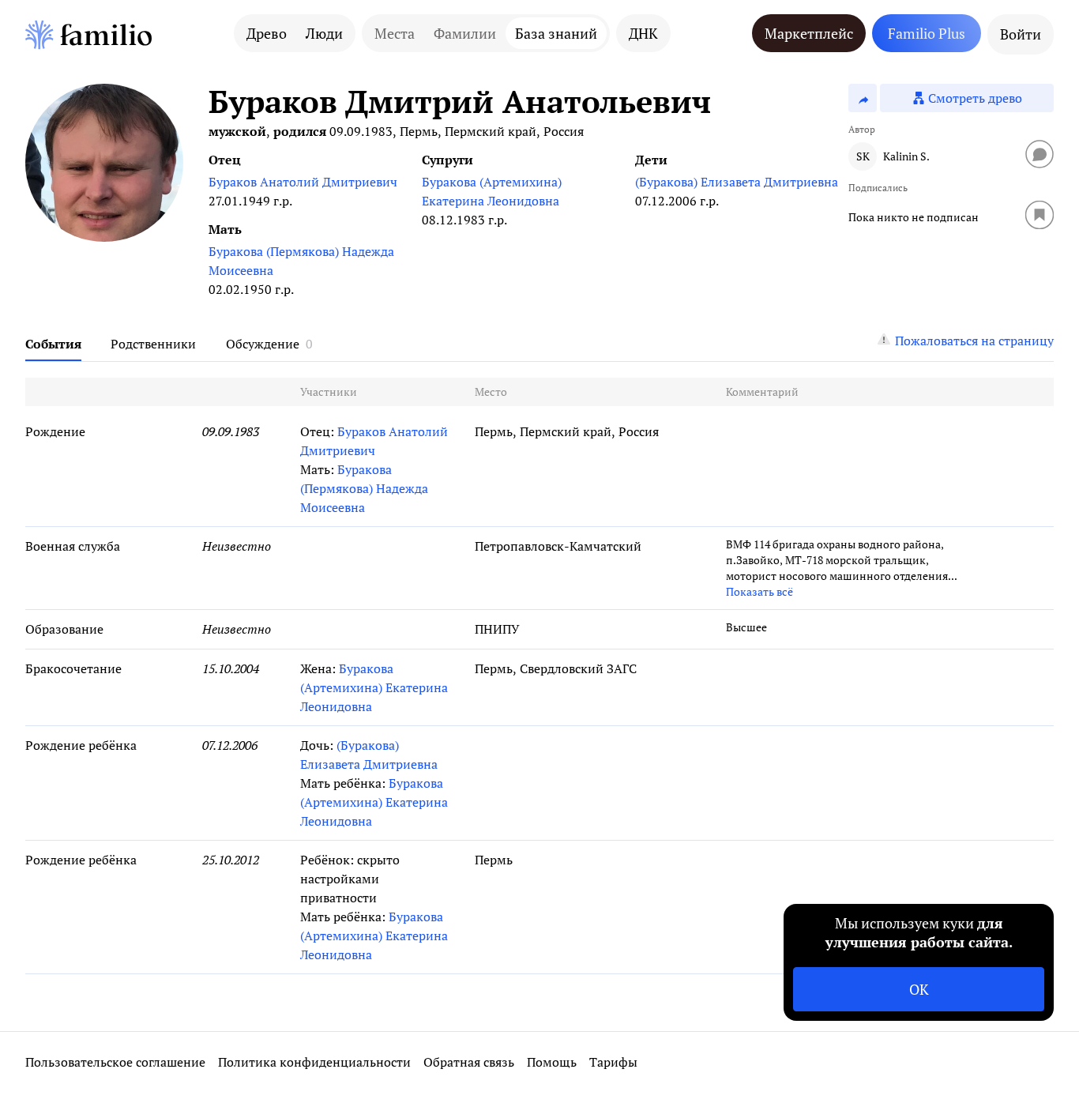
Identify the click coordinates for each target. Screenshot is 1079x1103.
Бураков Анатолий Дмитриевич (303, 181)
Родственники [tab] (153, 343)
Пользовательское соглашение (115, 1062)
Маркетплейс (809, 33)
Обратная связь (468, 1062)
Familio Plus (926, 33)
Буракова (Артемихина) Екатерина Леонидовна (492, 191)
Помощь (552, 1062)
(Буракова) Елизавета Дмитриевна (736, 181)
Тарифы (613, 1062)
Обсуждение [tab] (262, 343)
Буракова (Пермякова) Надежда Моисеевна (301, 261)
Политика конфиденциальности (314, 1062)
